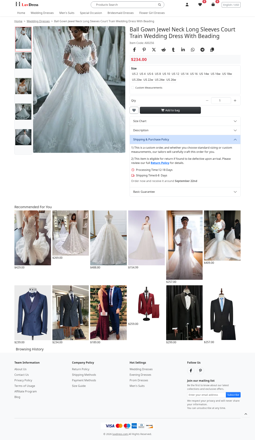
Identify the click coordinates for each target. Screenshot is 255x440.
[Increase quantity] (235, 100)
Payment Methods (84, 380)
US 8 (158, 74)
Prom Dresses (139, 380)
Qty (133, 100)
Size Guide (79, 386)
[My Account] (187, 4)
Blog (17, 397)
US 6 (150, 74)
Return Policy (80, 369)
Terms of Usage (24, 386)
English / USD (231, 4)
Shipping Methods (84, 375)
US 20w (137, 80)
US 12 (175, 74)
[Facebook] (191, 370)
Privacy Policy (23, 380)
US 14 (184, 74)
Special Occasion (91, 13)
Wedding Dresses (42, 13)
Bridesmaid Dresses (121, 13)
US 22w (148, 80)
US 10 (166, 74)
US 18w (227, 74)
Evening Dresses (140, 375)
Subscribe (233, 394)
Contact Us (21, 375)
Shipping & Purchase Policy (151, 139)
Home (21, 13)
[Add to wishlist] (134, 110)
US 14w (204, 74)
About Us (20, 369)
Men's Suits (66, 13)
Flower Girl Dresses (152, 13)
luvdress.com (120, 434)
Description (140, 130)
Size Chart (139, 121)
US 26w (171, 80)
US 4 (143, 74)
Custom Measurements (148, 87)
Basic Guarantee (144, 192)
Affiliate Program (25, 391)
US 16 (194, 74)
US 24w (160, 80)
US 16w (215, 74)
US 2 (135, 74)
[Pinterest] (200, 370)
